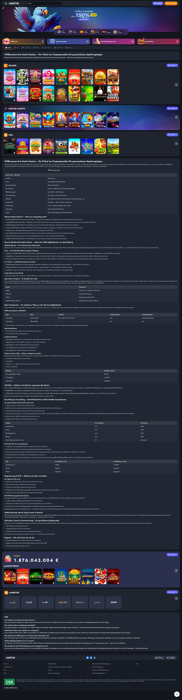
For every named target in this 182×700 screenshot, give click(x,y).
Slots (17, 47)
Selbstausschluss (69, 664)
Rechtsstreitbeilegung (113, 667)
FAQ (25, 670)
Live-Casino (27, 47)
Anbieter (70, 47)
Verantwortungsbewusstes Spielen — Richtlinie (69, 667)
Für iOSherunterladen (160, 658)
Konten (69, 670)
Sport (37, 47)
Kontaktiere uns (25, 667)
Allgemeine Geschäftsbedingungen (113, 664)
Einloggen (159, 3)
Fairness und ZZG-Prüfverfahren (113, 670)
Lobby (9, 47)
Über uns (25, 664)
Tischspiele (59, 47)
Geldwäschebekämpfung (113, 673)
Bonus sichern (84, 19)
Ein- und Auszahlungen (69, 673)
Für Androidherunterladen (172, 658)
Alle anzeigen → (172, 65)
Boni (25, 673)
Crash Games (47, 47)
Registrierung (172, 3)
